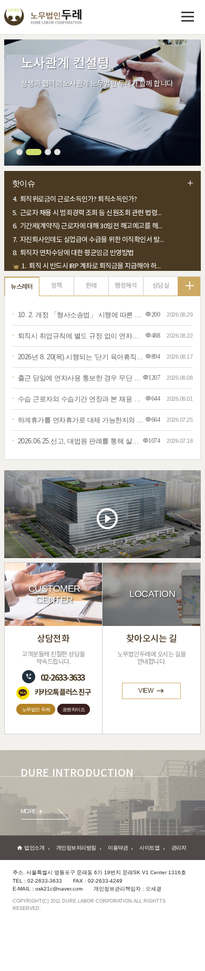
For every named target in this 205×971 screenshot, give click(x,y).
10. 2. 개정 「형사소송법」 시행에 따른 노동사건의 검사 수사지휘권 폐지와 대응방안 (81, 315)
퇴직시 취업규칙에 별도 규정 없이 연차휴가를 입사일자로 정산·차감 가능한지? (81, 336)
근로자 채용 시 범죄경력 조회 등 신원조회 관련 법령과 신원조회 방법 (89, 203)
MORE (28, 811)
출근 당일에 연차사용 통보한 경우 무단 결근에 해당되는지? (81, 378)
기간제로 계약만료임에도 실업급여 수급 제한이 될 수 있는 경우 (89, 270)
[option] (102, 202)
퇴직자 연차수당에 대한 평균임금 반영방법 (73, 243)
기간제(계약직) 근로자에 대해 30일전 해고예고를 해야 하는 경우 (89, 216)
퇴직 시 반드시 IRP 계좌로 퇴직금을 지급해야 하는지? (93, 256)
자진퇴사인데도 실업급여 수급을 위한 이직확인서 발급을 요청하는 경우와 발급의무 (89, 230)
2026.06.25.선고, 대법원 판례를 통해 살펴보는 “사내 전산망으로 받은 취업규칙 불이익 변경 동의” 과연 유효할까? (81, 441)
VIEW (145, 690)
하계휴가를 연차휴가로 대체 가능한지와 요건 (81, 420)
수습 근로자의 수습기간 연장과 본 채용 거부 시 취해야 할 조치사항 (81, 399)
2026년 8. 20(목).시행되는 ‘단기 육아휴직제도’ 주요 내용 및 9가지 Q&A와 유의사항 (81, 357)
